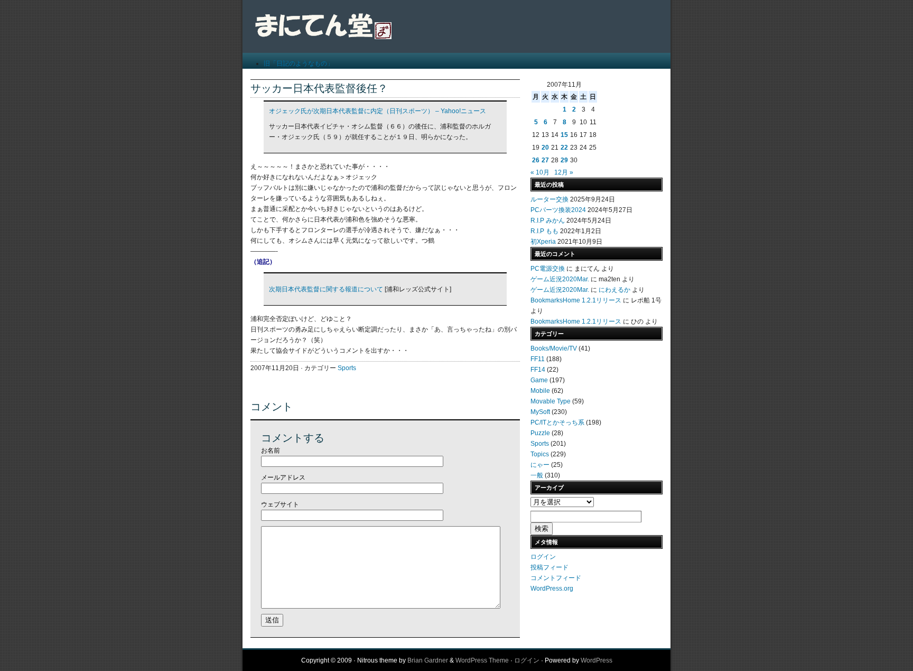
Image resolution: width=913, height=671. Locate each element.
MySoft (540, 412)
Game (539, 380)
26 (535, 160)
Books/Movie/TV (553, 348)
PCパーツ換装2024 (558, 210)
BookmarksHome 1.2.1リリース (575, 300)
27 (545, 160)
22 (564, 147)
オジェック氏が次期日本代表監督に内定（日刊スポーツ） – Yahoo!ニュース (377, 111)
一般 (536, 475)
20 (545, 147)
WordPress (596, 660)
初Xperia (543, 241)
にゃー (539, 464)
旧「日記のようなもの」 (298, 63)
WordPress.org (551, 588)
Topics (539, 454)
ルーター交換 (549, 199)
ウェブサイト (280, 504)
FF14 (537, 369)
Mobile (540, 390)
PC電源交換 (547, 268)
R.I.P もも (544, 231)
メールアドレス (283, 477)
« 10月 (539, 172)
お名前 (270, 450)
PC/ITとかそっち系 (557, 422)
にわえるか (614, 289)
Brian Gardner (427, 660)
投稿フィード (549, 567)
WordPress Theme (482, 660)
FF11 (537, 359)
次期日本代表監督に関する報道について (326, 289)
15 (564, 135)
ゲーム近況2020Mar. (559, 279)
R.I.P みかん (547, 220)
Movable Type (550, 401)
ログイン (543, 556)
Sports (347, 368)
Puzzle (540, 433)
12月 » (563, 172)
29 (564, 160)
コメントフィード (555, 578)
